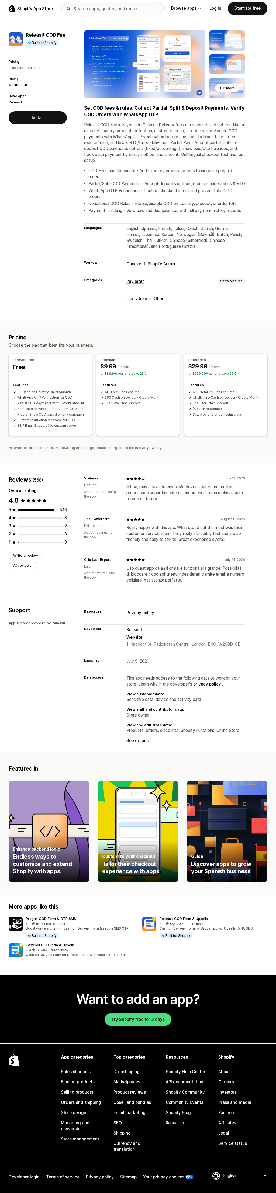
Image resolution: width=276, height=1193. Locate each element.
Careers (226, 1081)
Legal (223, 1133)
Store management (80, 1139)
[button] (71, 928)
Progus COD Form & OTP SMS (51, 918)
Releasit (15, 102)
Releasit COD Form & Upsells (184, 918)
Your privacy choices (163, 1177)
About (224, 1071)
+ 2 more (227, 88)
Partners (226, 1112)
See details (137, 740)
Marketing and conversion (75, 1125)
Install (38, 117)
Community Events (184, 1102)
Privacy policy (140, 612)
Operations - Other (145, 298)
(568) (22, 85)
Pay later (135, 281)
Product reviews (129, 1092)
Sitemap (128, 1177)
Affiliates (227, 1122)
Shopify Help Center (185, 1071)
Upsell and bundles (132, 1102)
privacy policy (207, 684)
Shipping (122, 1133)
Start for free (247, 8)
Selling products (77, 1092)
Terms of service (63, 1177)
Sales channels (76, 1071)
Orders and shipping (81, 1102)
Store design (73, 1112)
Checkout (135, 263)
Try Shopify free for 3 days (138, 1019)
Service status (232, 1143)
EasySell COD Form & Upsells (50, 945)
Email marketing (129, 1112)
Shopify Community (185, 1092)
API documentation (184, 1081)
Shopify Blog (178, 1112)
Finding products (78, 1081)
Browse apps (183, 8)
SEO (117, 1122)
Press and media (234, 1102)
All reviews (22, 565)
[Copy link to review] (101, 478)
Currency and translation (126, 1146)
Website (134, 637)
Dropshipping (126, 1071)
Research (175, 1122)
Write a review (25, 555)
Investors (227, 1092)
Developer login (24, 1177)
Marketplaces (126, 1081)
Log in (215, 8)
